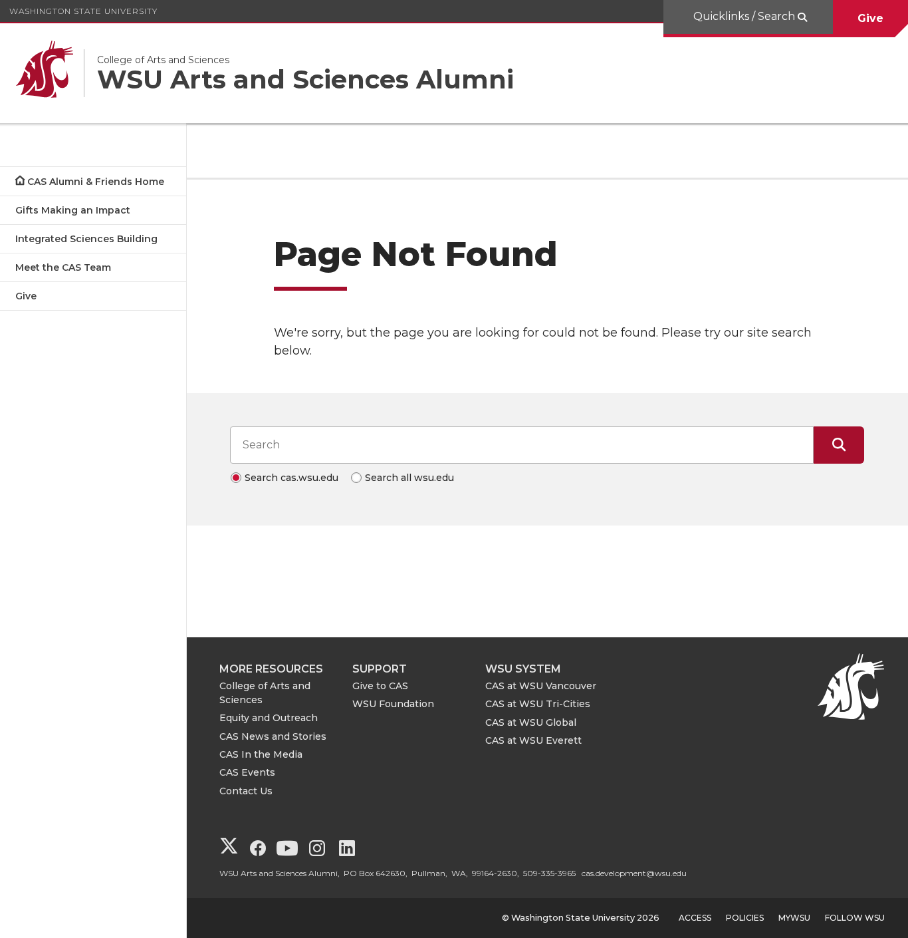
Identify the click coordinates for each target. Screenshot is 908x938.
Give (870, 18)
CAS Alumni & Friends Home (95, 182)
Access (695, 918)
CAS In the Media (260, 754)
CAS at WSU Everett (533, 740)
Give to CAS (380, 686)
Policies (745, 918)
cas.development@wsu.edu (634, 873)
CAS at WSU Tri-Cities (537, 704)
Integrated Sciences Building (86, 239)
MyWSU (794, 918)
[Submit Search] (839, 445)
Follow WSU (855, 918)
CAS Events (247, 772)
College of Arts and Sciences (264, 693)
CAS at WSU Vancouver (540, 686)
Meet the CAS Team (63, 267)
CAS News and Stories (272, 736)
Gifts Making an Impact (72, 210)
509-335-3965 (549, 873)
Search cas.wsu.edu (291, 478)
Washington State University (83, 11)
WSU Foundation (393, 704)
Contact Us (246, 791)
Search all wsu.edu (409, 478)
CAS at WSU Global (530, 722)
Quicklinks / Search (745, 16)
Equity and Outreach (268, 718)
